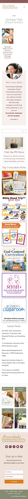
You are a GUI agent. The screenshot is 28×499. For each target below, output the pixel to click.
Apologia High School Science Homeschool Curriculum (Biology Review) (8, 52)
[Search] (22, 131)
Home (14, 15)
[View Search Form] (3, 1)
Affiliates (10, 493)
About (6, 491)
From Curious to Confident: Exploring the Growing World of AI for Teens (13, 372)
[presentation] (7, 36)
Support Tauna (13, 491)
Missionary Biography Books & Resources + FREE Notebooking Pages (12, 353)
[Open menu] (24, 7)
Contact (21, 491)
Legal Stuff (17, 493)
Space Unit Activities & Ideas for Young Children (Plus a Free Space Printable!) (13, 362)
